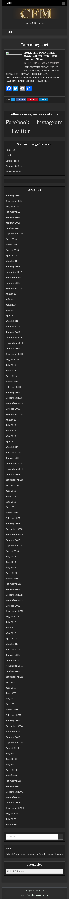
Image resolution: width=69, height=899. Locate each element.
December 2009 (14, 792)
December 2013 (14, 529)
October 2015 (13, 409)
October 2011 (13, 671)
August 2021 (12, 206)
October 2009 (13, 802)
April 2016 (11, 376)
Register (10, 150)
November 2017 (14, 277)
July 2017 (11, 299)
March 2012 (12, 644)
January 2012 (13, 655)
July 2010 (11, 753)
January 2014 (13, 523)
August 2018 (12, 250)
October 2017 (13, 283)
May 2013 (11, 567)
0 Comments (53, 63)
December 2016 (14, 337)
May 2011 (11, 698)
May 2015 (11, 436)
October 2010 (13, 737)
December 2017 (14, 272)
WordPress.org (14, 171)
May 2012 (11, 633)
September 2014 (14, 480)
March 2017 (12, 321)
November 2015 (14, 403)
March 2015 (12, 447)
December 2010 (14, 726)
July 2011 (11, 688)
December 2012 (14, 595)
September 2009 (15, 808)
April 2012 (11, 638)
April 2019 (11, 239)
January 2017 (13, 332)
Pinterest (34, 99)
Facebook (22, 99)
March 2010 (12, 775)
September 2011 (14, 677)
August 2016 (12, 359)
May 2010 (11, 764)
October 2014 (13, 474)
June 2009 (11, 824)
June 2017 (11, 305)
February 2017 (13, 326)
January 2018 (13, 266)
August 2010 (12, 748)
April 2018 (11, 255)
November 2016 (14, 343)
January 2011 (13, 720)
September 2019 (14, 233)
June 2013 (11, 562)
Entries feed (12, 161)
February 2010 (14, 781)
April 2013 (11, 573)
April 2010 (11, 770)
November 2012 (14, 600)
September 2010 (15, 742)
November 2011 (14, 666)
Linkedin (45, 99)
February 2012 (13, 649)
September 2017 (14, 288)
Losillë (27, 63)
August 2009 (12, 813)
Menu (9, 3)
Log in (9, 155)
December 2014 (14, 463)
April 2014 (11, 507)
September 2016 (14, 354)
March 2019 (12, 244)
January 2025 (13, 195)
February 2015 (13, 452)
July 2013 (11, 556)
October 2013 (13, 540)
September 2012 (14, 611)
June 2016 (11, 370)
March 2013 (12, 578)
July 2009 (11, 819)
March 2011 (12, 709)
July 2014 (11, 491)
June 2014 (11, 496)
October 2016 (13, 348)
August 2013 (12, 551)
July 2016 (11, 365)
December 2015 (14, 398)
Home (9, 848)
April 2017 (11, 315)
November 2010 (14, 731)
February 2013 (13, 584)
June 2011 (11, 693)
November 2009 (14, 797)
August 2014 (12, 485)
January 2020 (13, 223)
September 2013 (14, 545)
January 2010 (13, 786)
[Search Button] (63, 3)
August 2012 (12, 616)
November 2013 (14, 534)
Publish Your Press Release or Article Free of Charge (34, 854)
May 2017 (11, 310)
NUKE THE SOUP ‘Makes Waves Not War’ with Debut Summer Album (40, 56)
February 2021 (13, 212)
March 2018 (12, 261)
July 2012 (11, 622)
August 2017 (12, 294)
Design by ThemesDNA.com (34, 895)
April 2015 (11, 441)
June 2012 (11, 627)
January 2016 (13, 392)
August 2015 (12, 420)
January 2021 (13, 217)
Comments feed (14, 166)
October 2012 (13, 606)
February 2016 (13, 387)
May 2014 (11, 502)
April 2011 (11, 704)
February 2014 (13, 518)
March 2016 (12, 381)
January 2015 (13, 458)
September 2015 (14, 414)
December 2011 (14, 660)
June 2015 (11, 430)
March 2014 (12, 512)
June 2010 (11, 759)
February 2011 (13, 715)
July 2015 (11, 425)
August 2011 (12, 682)
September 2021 (14, 201)
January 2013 (13, 589)
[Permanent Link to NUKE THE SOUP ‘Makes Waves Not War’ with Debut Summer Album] (14, 61)
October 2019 (13, 228)
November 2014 (14, 469)
